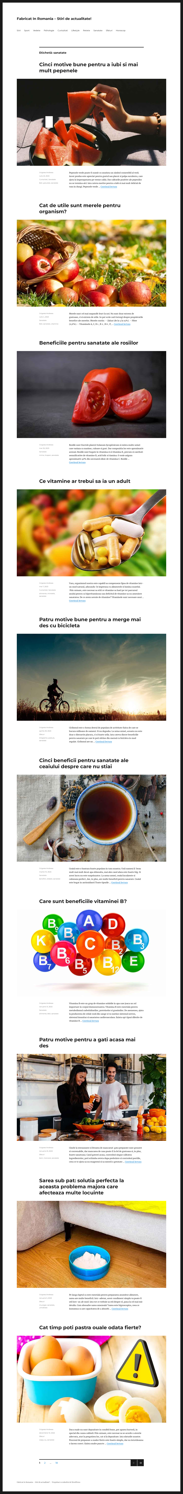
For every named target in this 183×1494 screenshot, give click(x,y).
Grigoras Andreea (46, 172)
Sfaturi (109, 30)
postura (51, 738)
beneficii (42, 879)
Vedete (36, 30)
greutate (46, 183)
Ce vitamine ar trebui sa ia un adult (84, 481)
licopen (48, 455)
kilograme (43, 738)
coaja (41, 1440)
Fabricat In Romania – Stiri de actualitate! (54, 19)
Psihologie (49, 30)
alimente (43, 593)
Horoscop (120, 30)
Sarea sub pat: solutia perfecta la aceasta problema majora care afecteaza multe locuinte (81, 1186)
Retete (86, 30)
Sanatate (97, 30)
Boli (40, 183)
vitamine (54, 324)
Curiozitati (63, 30)
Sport (27, 30)
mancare (47, 1158)
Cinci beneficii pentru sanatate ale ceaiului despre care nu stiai (83, 763)
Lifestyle (75, 30)
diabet (49, 879)
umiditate (43, 1308)
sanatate (54, 183)
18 (57, 1462)
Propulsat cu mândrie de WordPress (66, 1482)
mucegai (43, 1305)
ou (45, 1440)
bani (41, 1158)
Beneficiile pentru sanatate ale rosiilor (88, 343)
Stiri (19, 30)
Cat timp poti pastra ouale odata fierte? (90, 1327)
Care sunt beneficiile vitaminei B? (83, 901)
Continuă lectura (109, 186)
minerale (51, 593)
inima (41, 455)
